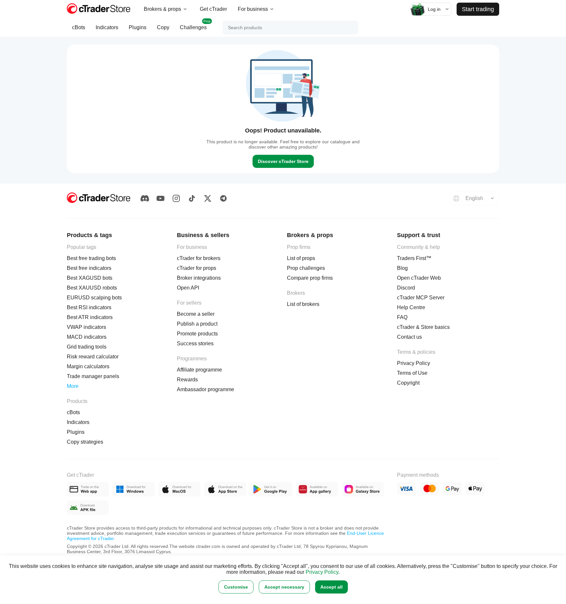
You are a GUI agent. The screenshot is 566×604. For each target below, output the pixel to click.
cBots (78, 27)
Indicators (107, 27)
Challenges (195, 24)
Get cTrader (213, 9)
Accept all (331, 587)
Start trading (478, 9)
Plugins (137, 27)
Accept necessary (284, 587)
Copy (163, 27)
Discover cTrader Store (283, 161)
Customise (236, 587)
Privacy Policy (322, 572)
